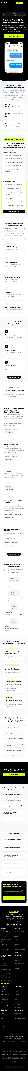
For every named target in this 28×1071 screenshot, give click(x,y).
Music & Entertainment (19, 1002)
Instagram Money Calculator (7, 980)
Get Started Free (14, 211)
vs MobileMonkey (4, 997)
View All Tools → (5, 983)
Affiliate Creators (4, 933)
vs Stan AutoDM (4, 991)
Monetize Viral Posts (18, 952)
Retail (15, 999)
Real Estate (16, 991)
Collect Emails (17, 936)
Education (16, 994)
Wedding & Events (18, 1004)
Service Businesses (5, 941)
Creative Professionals (6, 939)
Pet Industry (17, 1007)
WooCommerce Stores (6, 947)
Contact (2, 1026)
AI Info (23, 1044)
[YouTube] (14, 924)
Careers (3, 1028)
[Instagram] (7, 924)
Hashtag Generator (5, 963)
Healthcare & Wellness (19, 989)
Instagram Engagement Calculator (6, 959)
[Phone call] (18, 46)
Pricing (2, 1018)
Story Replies (17, 944)
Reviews (3, 1021)
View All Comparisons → (7, 1005)
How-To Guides (17, 958)
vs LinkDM (3, 1002)
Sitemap (18, 1044)
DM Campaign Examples (19, 963)
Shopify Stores (4, 944)
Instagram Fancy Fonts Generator (6, 970)
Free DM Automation (18, 947)
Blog (2, 1023)
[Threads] (11, 924)
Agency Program (18, 1015)
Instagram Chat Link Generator (5, 974)
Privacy (4, 1041)
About (2, 1013)
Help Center (16, 968)
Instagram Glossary (18, 965)
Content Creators (4, 931)
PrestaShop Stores (5, 949)
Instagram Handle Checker (7, 977)
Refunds (5, 1044)
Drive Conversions (18, 939)
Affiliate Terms (12, 1044)
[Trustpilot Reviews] (20, 924)
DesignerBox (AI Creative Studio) (19, 1019)
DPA (18, 1041)
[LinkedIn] (17, 924)
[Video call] (21, 46)
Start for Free (14, 774)
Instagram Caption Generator (5, 966)
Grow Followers (17, 941)
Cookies (13, 1041)
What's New (3, 1015)
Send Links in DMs (18, 933)
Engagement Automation (19, 949)
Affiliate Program (18, 1013)
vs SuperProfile (4, 999)
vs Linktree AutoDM (5, 994)
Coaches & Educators (5, 936)
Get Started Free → (14, 36)
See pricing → (14, 778)
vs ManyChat (4, 989)
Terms (9, 1041)
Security (22, 1041)
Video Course (17, 960)
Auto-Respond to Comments (20, 931)
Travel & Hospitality (18, 997)
